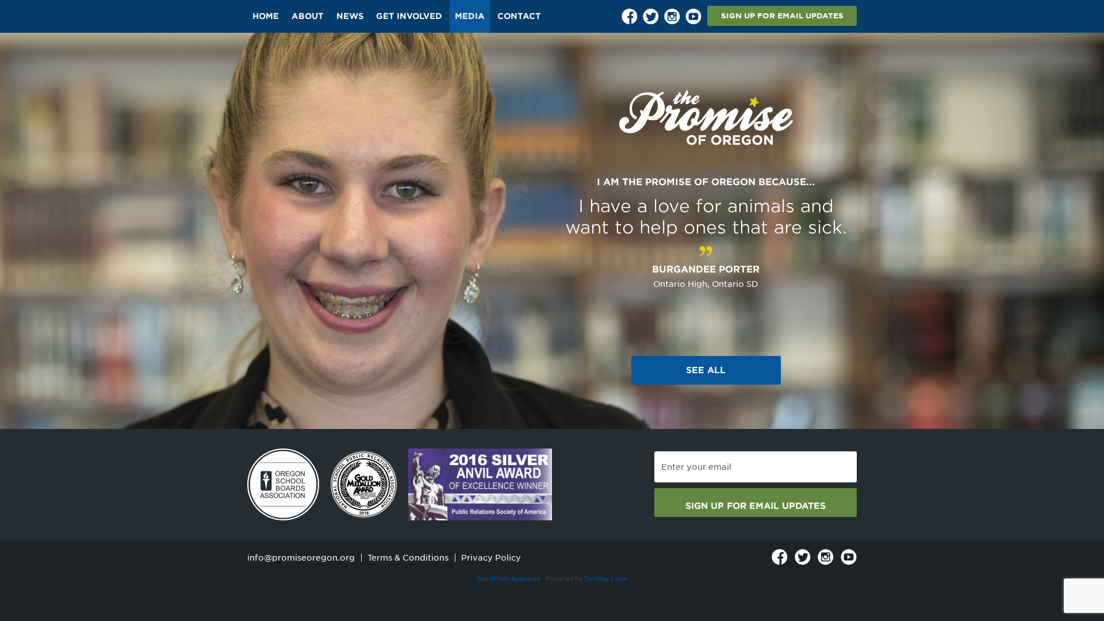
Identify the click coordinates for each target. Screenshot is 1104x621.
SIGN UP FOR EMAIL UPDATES (782, 16)
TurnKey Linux (605, 578)
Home (265, 16)
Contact (519, 16)
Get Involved (409, 16)
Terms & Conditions (407, 557)
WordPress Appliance (508, 578)
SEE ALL (706, 370)
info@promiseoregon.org (301, 557)
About (308, 16)
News (349, 16)
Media (470, 16)
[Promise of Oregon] (706, 118)
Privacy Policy (491, 557)
